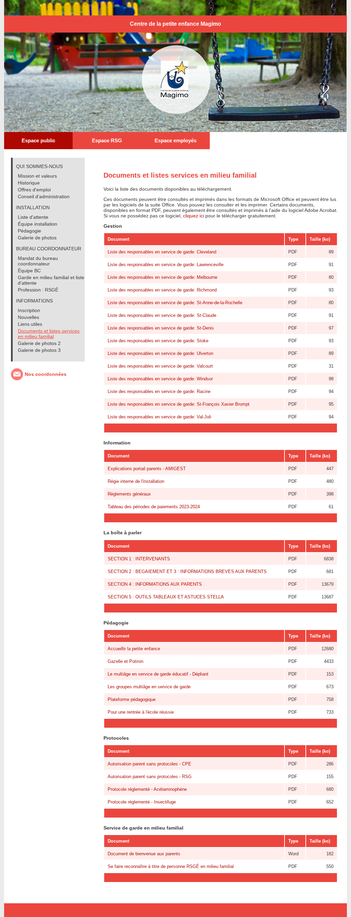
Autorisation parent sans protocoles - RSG (150, 776)
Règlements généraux (129, 494)
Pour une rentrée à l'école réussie (141, 712)
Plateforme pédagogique (132, 699)
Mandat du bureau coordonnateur (38, 260)
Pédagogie (29, 231)
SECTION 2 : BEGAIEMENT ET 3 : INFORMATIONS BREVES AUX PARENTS (187, 571)
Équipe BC (29, 270)
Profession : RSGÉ (38, 290)
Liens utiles (30, 324)
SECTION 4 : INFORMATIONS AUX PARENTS (155, 584)
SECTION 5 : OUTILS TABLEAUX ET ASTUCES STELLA (166, 596)
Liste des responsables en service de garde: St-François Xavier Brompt (179, 404)
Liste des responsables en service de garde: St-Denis (161, 328)
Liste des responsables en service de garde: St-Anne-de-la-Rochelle (175, 302)
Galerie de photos (37, 237)
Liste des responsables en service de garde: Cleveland (162, 251)
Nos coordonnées (45, 374)
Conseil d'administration (44, 196)
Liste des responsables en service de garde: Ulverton (160, 353)
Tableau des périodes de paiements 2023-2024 (154, 506)
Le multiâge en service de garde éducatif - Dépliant (158, 674)
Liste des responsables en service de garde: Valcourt (160, 366)
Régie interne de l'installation (136, 481)
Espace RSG (107, 140)
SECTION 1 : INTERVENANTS (139, 558)
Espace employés (175, 140)
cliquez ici (193, 215)
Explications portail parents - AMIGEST (147, 468)
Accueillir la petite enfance (134, 648)
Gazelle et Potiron (125, 661)
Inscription (29, 310)
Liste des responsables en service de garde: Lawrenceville (165, 264)
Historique (29, 183)
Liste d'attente (33, 217)
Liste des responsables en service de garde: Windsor (160, 378)
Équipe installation (37, 224)
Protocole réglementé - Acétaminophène (147, 789)
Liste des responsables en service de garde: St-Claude (162, 315)
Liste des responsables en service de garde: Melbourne (162, 277)
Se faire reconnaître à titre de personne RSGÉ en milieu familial (171, 866)
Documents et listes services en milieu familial (49, 333)
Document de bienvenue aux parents (144, 853)
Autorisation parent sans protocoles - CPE (149, 763)
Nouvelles (28, 317)
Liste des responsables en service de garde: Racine (159, 391)
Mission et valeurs (37, 176)
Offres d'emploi (34, 189)
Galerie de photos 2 (39, 343)
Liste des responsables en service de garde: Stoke (158, 340)
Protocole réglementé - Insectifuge (142, 802)
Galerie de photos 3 (39, 350)
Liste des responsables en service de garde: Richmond (162, 290)
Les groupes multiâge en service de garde (149, 686)
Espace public (38, 140)
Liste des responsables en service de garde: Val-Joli (159, 416)
